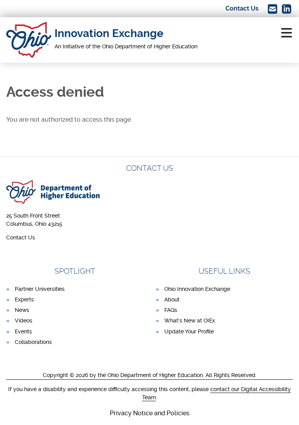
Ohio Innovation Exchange (197, 289)
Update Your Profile (189, 331)
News (22, 310)
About (171, 299)
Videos (23, 320)
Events (23, 331)
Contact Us (20, 237)
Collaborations (33, 342)
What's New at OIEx (189, 320)
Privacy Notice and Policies (150, 413)
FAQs (170, 310)
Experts (24, 299)
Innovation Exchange (109, 33)
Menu (286, 33)
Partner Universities (40, 289)
